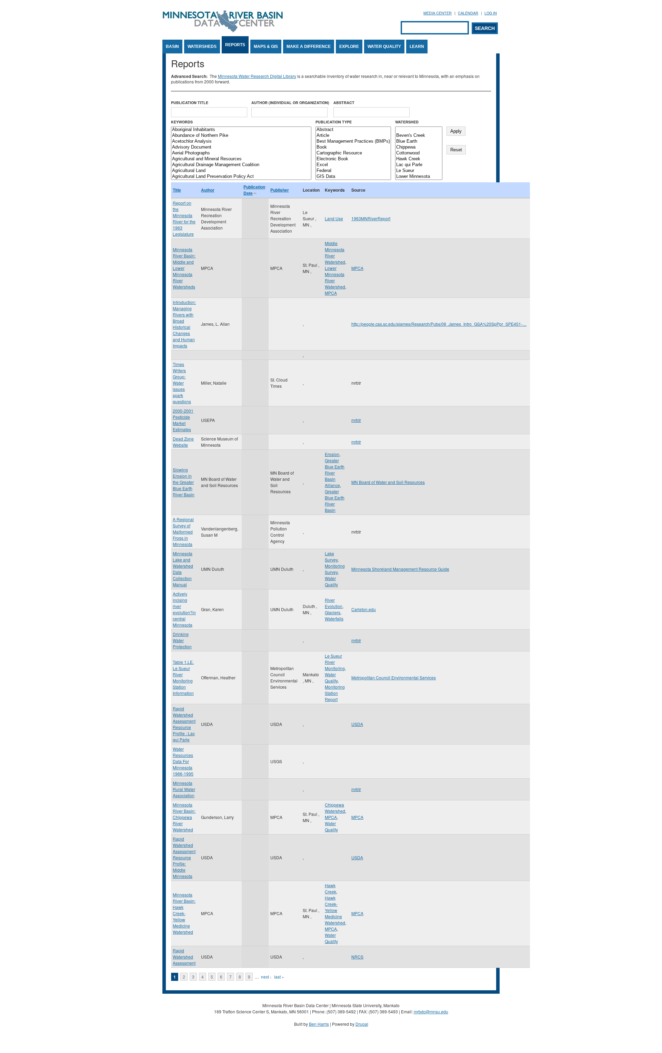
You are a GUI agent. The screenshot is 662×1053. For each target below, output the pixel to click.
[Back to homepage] (222, 30)
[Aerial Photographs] (241, 153)
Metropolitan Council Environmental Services (393, 677)
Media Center (437, 13)
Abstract (343, 102)
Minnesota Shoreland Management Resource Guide (400, 569)
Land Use (334, 218)
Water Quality (384, 46)
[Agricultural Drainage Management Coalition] (241, 165)
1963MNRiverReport (370, 218)
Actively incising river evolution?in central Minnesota (184, 609)
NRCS (357, 957)
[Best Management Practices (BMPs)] (353, 141)
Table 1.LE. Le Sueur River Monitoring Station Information (183, 677)
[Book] (353, 147)
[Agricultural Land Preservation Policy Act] (241, 177)
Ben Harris (319, 1024)
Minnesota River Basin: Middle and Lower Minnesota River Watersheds (184, 268)
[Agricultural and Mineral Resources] (241, 159)
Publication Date (254, 190)
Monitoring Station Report (335, 693)
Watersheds (202, 46)
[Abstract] (353, 130)
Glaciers (332, 612)
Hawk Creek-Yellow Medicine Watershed (335, 910)
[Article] (353, 136)
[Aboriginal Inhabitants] (241, 130)
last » (279, 977)
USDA (357, 724)
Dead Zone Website (183, 442)
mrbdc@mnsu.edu (431, 1011)
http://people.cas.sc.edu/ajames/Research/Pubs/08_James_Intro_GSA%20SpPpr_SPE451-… (438, 324)
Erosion (332, 454)
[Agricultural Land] (241, 171)
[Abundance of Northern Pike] (241, 136)
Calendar (468, 13)
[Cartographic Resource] (353, 153)
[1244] (418, 130)
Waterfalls (334, 618)
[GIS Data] (353, 177)
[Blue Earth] (418, 141)
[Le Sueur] (418, 171)
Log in (490, 13)
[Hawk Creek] (418, 159)
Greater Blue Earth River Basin (334, 500)
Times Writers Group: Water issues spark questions (182, 382)
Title (177, 190)
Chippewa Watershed (335, 808)
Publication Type (333, 121)
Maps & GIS (266, 46)
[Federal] (353, 171)
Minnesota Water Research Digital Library (257, 76)
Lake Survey (331, 556)
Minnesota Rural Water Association (184, 789)
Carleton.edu (363, 609)
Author (207, 190)
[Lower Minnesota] (418, 177)
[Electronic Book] (353, 159)
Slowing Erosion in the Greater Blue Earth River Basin (183, 482)
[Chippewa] (418, 147)
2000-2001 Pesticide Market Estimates (183, 420)
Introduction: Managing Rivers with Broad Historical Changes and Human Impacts (184, 323)
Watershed (407, 121)
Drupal (361, 1024)
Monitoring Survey (335, 569)
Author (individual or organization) (290, 102)
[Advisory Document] (241, 147)
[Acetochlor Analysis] (241, 141)
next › (266, 977)
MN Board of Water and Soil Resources (388, 482)
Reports (235, 44)
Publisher (279, 190)
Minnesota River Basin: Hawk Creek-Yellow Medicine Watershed (184, 913)
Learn (417, 46)
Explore (349, 46)
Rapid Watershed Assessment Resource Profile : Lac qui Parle (184, 724)
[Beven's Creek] (418, 136)
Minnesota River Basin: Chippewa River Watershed (184, 817)
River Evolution (333, 603)
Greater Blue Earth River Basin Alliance (334, 472)
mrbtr (356, 420)
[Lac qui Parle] (418, 165)
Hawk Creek (330, 888)
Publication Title (189, 102)
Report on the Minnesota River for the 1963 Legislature (184, 218)
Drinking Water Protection (182, 640)
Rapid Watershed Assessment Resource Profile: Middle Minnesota (184, 857)
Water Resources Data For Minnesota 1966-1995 (183, 761)
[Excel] (353, 165)
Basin (172, 46)
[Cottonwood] (418, 153)
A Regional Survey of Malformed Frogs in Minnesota (183, 531)
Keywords (182, 121)
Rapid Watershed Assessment (184, 957)
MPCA (331, 293)
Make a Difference (309, 46)
